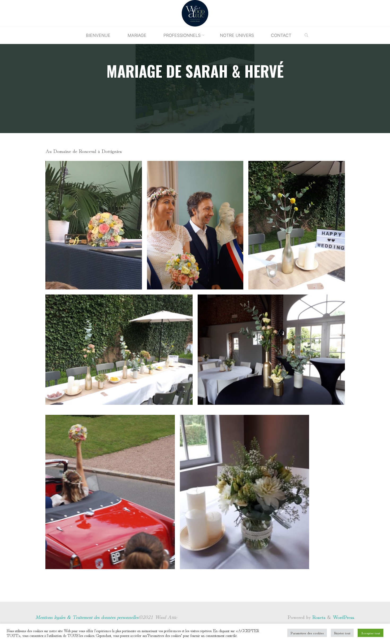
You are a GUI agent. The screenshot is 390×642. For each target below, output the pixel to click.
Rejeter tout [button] (342, 632)
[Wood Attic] (195, 12)
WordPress (343, 616)
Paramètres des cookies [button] (307, 632)
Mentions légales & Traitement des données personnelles (86, 616)
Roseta (318, 616)
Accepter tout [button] (370, 632)
